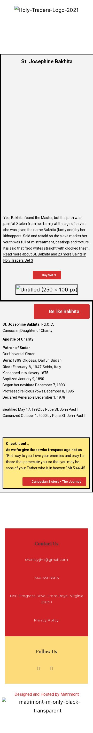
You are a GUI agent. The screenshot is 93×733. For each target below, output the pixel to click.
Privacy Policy (46, 620)
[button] (46, 22)
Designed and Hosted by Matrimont (46, 694)
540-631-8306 (47, 577)
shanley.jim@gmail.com (46, 559)
